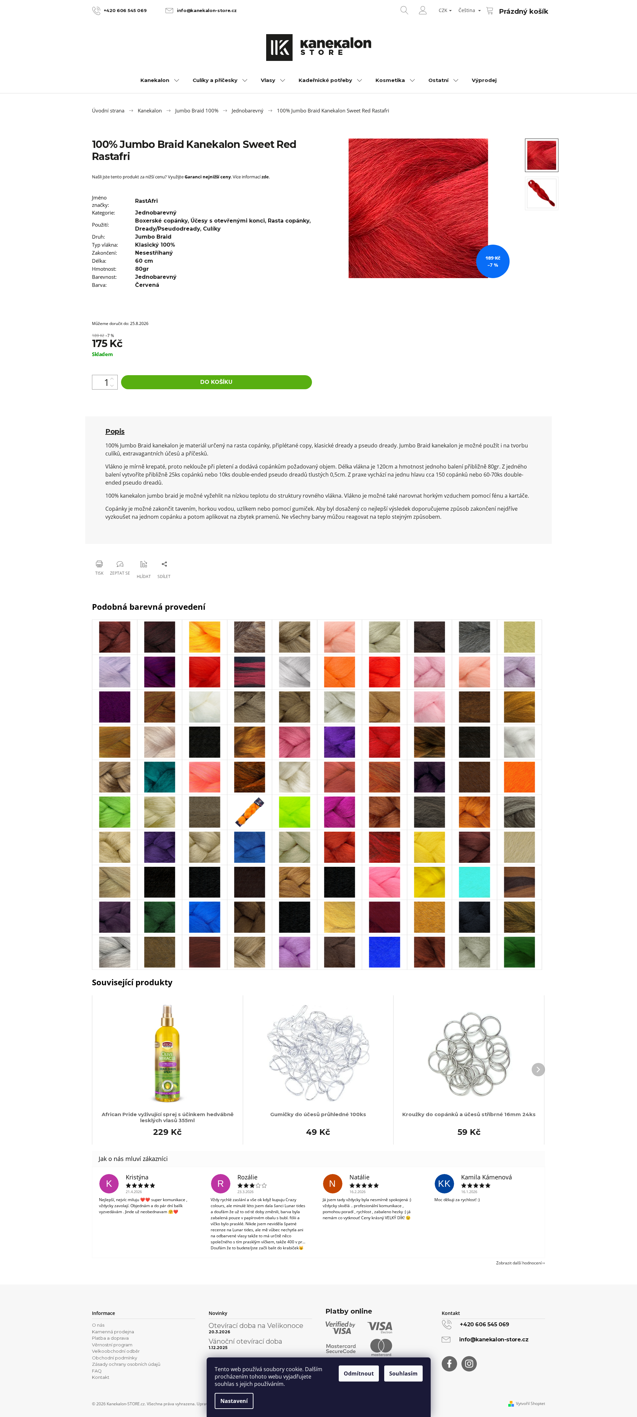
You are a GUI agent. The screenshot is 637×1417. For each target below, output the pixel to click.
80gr (142, 269)
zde (265, 177)
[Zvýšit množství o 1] (112, 378)
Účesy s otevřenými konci (228, 221)
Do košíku (216, 382)
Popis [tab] (115, 431)
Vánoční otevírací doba (245, 1341)
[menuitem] (160, 80)
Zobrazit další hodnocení (519, 1263)
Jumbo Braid (153, 237)
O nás (98, 1325)
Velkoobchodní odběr (116, 1351)
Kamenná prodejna (113, 1331)
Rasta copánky (288, 221)
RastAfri (146, 201)
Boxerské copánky (161, 221)
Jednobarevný (156, 213)
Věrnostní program (112, 1344)
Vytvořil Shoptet (530, 1403)
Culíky (212, 229)
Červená (147, 285)
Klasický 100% (155, 245)
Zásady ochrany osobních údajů (126, 1364)
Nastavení (234, 1401)
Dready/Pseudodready (167, 229)
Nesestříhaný (154, 253)
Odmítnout (359, 1373)
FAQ (97, 1370)
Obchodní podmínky (114, 1357)
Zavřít (125, 547)
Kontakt (100, 1377)
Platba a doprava (110, 1338)
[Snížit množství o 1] (112, 385)
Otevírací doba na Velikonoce (256, 1325)
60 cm (144, 261)
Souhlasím (403, 1373)
